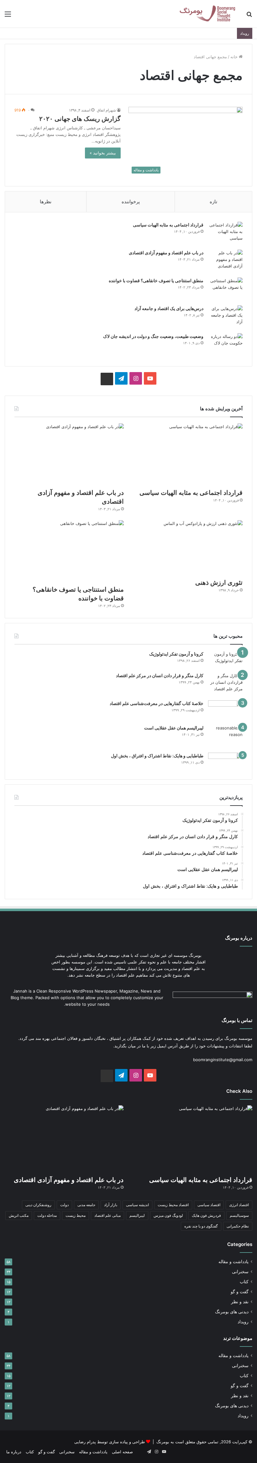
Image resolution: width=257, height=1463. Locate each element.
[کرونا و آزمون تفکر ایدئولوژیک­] (225, 659)
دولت (64, 1204)
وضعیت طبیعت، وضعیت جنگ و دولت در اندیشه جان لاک (153, 336)
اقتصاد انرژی (239, 1204)
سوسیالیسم (239, 1215)
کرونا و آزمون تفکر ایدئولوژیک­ (176, 653)
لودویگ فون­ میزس (168, 1215)
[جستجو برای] (249, 16)
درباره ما (13, 1451)
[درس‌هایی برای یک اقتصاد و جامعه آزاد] (225, 317)
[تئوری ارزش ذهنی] (188, 547)
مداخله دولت (47, 1215)
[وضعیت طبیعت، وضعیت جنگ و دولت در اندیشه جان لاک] (225, 345)
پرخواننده (131, 202)
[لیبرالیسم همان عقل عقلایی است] (225, 736)
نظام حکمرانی (238, 1226)
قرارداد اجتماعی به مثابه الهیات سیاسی (168, 224)
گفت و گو (240, 1291)
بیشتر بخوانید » (103, 152)
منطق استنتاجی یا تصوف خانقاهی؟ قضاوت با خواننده (156, 280)
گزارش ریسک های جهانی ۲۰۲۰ (80, 118)
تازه (213, 202)
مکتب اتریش (19, 1215)
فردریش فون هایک (206, 1215)
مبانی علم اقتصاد (107, 1215)
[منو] (8, 16)
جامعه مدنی (86, 1204)
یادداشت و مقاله (233, 1261)
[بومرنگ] (207, 13)
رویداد (243, 1321)
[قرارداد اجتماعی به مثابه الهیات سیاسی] (225, 233)
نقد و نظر (240, 1301)
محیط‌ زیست (76, 1215)
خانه (234, 56)
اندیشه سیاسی (137, 1204)
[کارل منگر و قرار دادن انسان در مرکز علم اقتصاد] (225, 684)
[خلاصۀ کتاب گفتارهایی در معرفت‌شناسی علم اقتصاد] (225, 710)
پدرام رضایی (85, 1441)
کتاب (244, 1281)
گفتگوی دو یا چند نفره (201, 1226)
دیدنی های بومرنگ (232, 1311)
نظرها (45, 202)
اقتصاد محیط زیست (173, 1204)
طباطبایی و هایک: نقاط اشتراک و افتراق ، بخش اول (157, 755)
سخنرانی (240, 1271)
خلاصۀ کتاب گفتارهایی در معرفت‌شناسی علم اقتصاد (156, 703)
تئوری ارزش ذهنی (219, 582)
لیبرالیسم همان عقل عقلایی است (173, 727)
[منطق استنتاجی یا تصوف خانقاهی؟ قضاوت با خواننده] (225, 289)
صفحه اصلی (122, 1451)
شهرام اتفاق (106, 110)
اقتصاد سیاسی (208, 1204)
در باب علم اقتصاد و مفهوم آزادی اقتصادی (166, 252)
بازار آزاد (110, 1204)
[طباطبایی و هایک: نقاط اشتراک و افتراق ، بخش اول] (225, 761)
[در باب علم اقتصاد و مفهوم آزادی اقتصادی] (225, 261)
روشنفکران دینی (38, 1204)
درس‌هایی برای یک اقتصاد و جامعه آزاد (168, 308)
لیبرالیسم (137, 1215)
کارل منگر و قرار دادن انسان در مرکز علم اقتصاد (159, 675)
